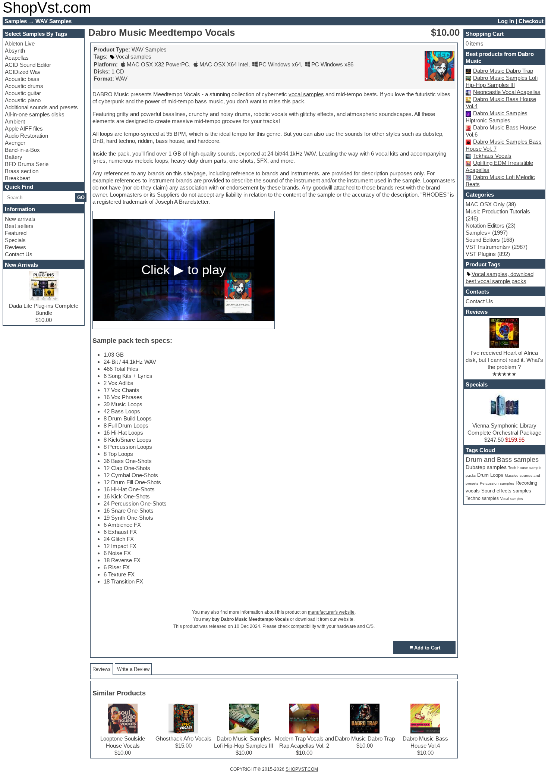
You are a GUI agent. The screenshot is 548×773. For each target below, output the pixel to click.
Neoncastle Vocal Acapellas (507, 92)
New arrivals (20, 219)
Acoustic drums (24, 86)
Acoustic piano (23, 100)
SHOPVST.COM (302, 769)
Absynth (15, 50)
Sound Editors (483, 240)
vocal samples (306, 94)
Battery (13, 157)
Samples (476, 232)
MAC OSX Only (485, 204)
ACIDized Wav (23, 72)
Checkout (531, 21)
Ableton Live (20, 43)
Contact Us (18, 254)
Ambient (15, 121)
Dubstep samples (486, 467)
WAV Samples (149, 49)
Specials (15, 240)
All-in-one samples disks (34, 114)
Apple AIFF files (24, 128)
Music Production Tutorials (498, 211)
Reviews (15, 247)
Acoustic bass (22, 79)
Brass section (21, 171)
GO (81, 197)
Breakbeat (17, 178)
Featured (15, 233)
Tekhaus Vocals (492, 156)
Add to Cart (427, 648)
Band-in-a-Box (22, 150)
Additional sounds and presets (41, 107)
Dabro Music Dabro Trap (503, 71)
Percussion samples (497, 483)
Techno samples (482, 498)
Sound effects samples (506, 491)
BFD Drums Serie (26, 164)
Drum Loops (490, 475)
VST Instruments (486, 247)
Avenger (15, 143)
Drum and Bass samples (502, 459)
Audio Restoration (26, 135)
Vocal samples (133, 56)
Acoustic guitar (23, 93)
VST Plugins (481, 254)
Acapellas (17, 57)
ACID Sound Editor (28, 65)
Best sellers (19, 226)
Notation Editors (485, 225)
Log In (506, 21)
